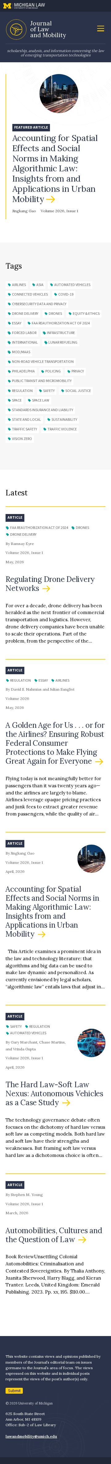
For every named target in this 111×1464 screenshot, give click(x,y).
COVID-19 (65, 294)
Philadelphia (23, 371)
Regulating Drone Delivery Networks (50, 583)
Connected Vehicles (30, 294)
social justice (78, 390)
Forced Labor (24, 333)
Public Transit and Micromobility (42, 381)
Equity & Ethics (86, 313)
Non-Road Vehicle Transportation (43, 361)
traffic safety (24, 429)
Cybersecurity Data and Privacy (39, 304)
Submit (14, 1391)
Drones (55, 313)
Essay (16, 323)
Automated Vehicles (72, 285)
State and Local (26, 419)
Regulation (22, 390)
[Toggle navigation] (100, 28)
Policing (53, 371)
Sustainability (64, 419)
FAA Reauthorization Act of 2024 (61, 323)
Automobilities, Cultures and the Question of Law (54, 1235)
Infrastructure (61, 333)
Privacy (78, 371)
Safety (49, 390)
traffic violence (62, 429)
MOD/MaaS (21, 352)
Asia (39, 285)
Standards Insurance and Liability (42, 410)
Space (17, 400)
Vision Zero (22, 439)
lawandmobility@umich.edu (31, 1436)
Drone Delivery (25, 313)
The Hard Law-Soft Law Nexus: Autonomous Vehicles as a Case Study (54, 1093)
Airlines (19, 285)
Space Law (40, 400)
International (25, 342)
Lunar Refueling (62, 342)
